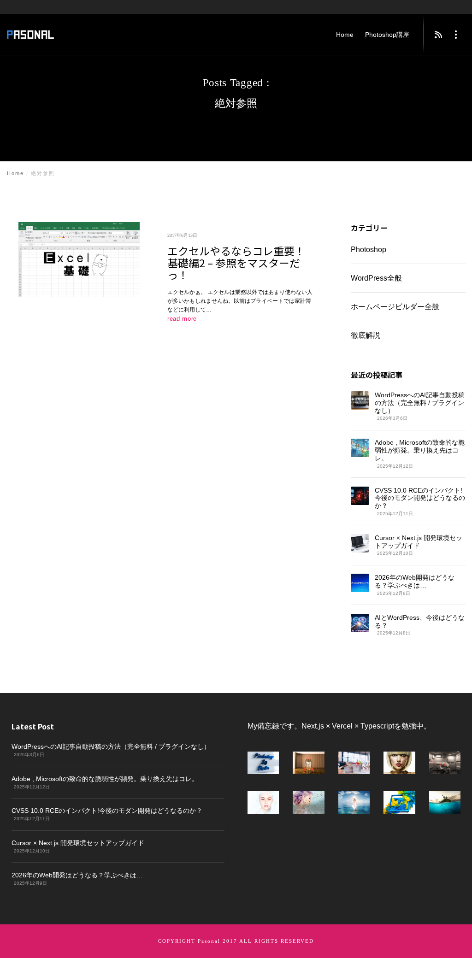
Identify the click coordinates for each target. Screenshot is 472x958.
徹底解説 (365, 335)
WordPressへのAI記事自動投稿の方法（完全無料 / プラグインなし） (420, 402)
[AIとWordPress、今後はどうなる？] (359, 623)
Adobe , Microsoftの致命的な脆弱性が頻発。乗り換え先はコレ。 (420, 450)
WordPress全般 (376, 278)
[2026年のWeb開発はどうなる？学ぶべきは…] (359, 583)
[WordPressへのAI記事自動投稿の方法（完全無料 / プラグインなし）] (360, 400)
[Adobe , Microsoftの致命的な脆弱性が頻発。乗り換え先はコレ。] (360, 448)
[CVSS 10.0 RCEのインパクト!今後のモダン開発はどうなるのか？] (359, 496)
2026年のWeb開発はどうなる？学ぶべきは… (414, 581)
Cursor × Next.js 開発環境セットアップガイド (418, 541)
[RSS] (438, 34)
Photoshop (368, 249)
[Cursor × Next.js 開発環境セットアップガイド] (359, 543)
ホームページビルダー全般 (394, 307)
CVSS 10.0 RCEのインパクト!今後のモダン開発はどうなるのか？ (420, 498)
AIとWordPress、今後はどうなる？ (420, 621)
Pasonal (209, 941)
